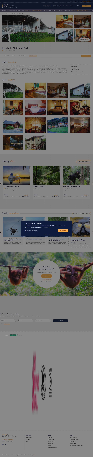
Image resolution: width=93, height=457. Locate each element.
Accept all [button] (63, 230)
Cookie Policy (46, 234)
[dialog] (46, 228)
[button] (31, 230)
